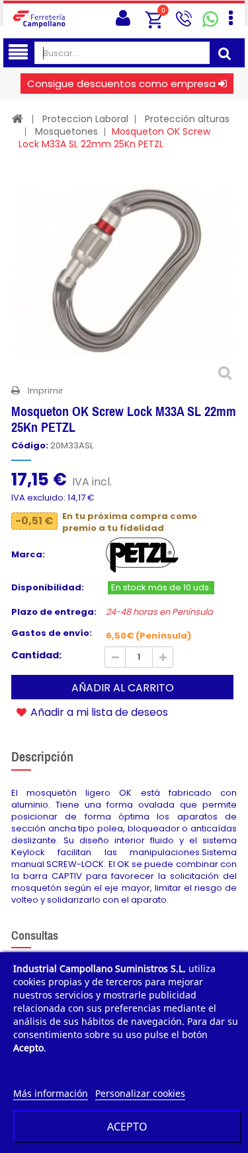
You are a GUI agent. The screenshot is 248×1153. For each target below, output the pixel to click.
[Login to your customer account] (123, 18)
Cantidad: (36, 655)
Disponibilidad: (47, 588)
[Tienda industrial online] (43, 18)
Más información (50, 1093)
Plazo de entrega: (54, 612)
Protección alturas (187, 119)
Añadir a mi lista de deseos (98, 711)
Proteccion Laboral (85, 119)
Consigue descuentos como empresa (121, 83)
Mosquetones (66, 131)
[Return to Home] (17, 118)
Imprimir (45, 390)
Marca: (28, 555)
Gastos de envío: (51, 633)
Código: (29, 446)
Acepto (127, 1126)
